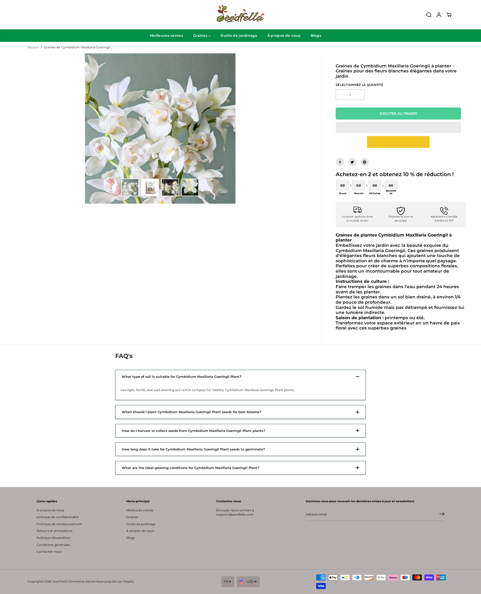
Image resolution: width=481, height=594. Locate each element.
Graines (200, 35)
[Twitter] (352, 162)
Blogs (316, 35)
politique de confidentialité (58, 517)
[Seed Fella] (240, 15)
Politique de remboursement (59, 524)
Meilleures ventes (166, 35)
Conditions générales (53, 545)
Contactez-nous (49, 551)
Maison (33, 47)
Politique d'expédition (54, 538)
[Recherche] (428, 14)
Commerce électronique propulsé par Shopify (101, 581)
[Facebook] (340, 162)
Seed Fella (60, 581)
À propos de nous (284, 35)
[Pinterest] (364, 162)
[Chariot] (448, 14)
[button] (398, 127)
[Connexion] (438, 14)
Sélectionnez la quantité (359, 85)
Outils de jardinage (238, 35)
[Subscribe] (441, 514)
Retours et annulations (54, 531)
